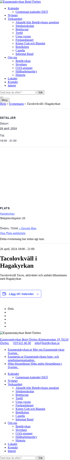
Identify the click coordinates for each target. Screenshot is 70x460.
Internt (12, 85)
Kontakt (13, 82)
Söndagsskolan (25, 25)
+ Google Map (27, 228)
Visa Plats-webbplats (12, 233)
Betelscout (22, 29)
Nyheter (13, 15)
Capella (20, 50)
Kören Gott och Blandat (30, 43)
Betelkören (22, 47)
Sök (40, 92)
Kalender (13, 8)
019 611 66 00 (22, 343)
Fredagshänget (24, 39)
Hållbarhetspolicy (26, 71)
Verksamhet (15, 18)
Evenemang (16, 103)
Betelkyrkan (23, 61)
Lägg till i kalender (21, 294)
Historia (20, 75)
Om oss (12, 57)
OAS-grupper (24, 68)
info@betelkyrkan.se (47, 343)
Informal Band (24, 54)
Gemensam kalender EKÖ (32, 11)
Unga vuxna (23, 36)
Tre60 (19, 32)
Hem (3, 103)
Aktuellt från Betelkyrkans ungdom (37, 22)
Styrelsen (21, 64)
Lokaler (12, 78)
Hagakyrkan (7, 213)
